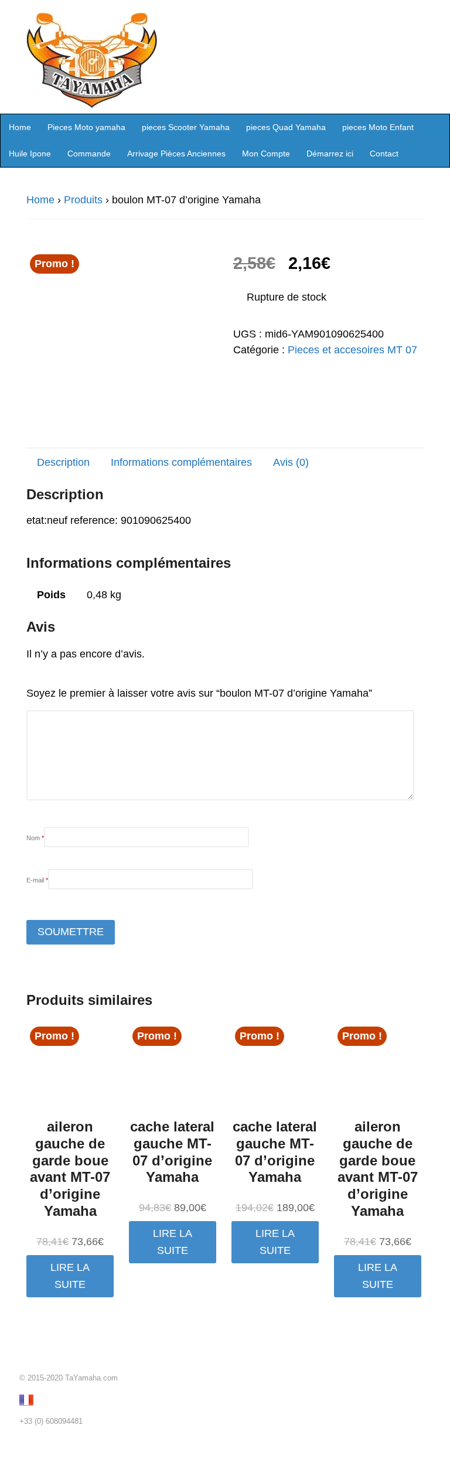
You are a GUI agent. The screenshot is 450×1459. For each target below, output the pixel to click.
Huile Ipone (30, 153)
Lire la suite (70, 1276)
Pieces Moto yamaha (86, 127)
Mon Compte (266, 153)
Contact (384, 153)
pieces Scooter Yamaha (186, 127)
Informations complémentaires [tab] (181, 462)
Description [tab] (63, 462)
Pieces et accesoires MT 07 (352, 350)
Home (20, 127)
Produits (83, 200)
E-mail (37, 880)
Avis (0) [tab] (291, 462)
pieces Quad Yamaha (286, 127)
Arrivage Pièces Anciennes (176, 153)
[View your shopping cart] (437, 126)
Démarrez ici (329, 153)
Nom (35, 837)
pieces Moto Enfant (378, 127)
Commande (89, 153)
